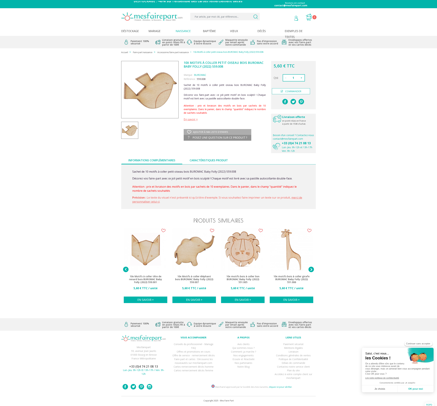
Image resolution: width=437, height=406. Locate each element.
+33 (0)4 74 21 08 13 (296, 143)
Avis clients (243, 344)
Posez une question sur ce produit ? (219, 137)
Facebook (125, 386)
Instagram (149, 386)
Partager (285, 101)
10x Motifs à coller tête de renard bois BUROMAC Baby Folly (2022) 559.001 (145, 279)
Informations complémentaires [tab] (151, 160)
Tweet (293, 101)
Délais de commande (293, 363)
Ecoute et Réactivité (243, 359)
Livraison (293, 351)
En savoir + (191, 119)
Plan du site (293, 370)
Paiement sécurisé (293, 344)
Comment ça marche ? (243, 351)
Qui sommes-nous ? (243, 347)
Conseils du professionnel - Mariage (193, 344)
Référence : (190, 79)
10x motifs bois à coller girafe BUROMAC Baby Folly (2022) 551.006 (291, 279)
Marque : (188, 74)
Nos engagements (243, 355)
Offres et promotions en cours (193, 351)
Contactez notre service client (293, 366)
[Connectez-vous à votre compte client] (288, 18)
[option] (145, 267)
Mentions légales (293, 347)
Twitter (133, 386)
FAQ (193, 347)
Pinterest (301, 101)
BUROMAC (200, 74)
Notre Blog (243, 366)
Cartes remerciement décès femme (193, 370)
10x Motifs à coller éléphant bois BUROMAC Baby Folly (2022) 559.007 (194, 279)
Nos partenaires (243, 363)
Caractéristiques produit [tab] (209, 160)
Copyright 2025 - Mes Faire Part (218, 400)
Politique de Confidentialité (293, 359)
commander (293, 91)
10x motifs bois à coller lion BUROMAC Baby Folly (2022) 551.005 (242, 279)
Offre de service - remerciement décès (193, 355)
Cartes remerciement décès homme (194, 366)
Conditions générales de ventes (293, 355)
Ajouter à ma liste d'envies (210, 132)
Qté (276, 78)
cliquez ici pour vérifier (280, 387)
